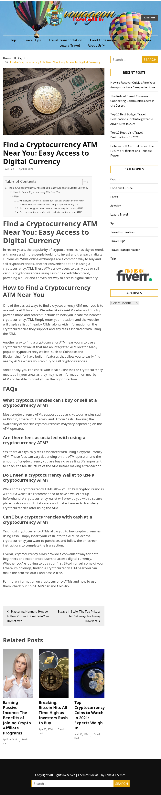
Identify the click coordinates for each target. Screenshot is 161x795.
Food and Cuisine (103, 40)
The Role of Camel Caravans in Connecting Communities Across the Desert (132, 100)
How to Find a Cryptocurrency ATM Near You (37, 192)
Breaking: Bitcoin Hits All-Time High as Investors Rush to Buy (53, 712)
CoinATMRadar (39, 586)
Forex (114, 197)
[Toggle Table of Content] (83, 182)
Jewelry (115, 206)
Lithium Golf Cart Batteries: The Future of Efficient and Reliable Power (132, 150)
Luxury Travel (69, 45)
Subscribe (150, 17)
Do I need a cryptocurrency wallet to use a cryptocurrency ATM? (51, 208)
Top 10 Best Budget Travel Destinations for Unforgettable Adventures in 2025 (131, 119)
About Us (95, 45)
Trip (13, 40)
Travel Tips (32, 40)
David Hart (8, 169)
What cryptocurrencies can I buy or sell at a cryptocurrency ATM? (51, 200)
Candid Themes (115, 775)
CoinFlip (63, 586)
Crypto (115, 179)
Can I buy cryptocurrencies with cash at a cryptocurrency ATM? (50, 212)
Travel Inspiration (137, 40)
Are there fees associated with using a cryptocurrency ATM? (49, 204)
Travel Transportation (65, 40)
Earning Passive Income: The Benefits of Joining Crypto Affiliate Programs (17, 718)
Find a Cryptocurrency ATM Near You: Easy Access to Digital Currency (48, 187)
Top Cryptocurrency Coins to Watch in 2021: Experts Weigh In (89, 715)
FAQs (16, 196)
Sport (114, 223)
